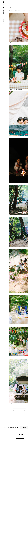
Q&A (27, 421)
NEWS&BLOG (23, 421)
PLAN (16, 421)
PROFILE (20, 421)
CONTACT (12, 422)
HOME (10, 421)
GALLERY (13, 421)
